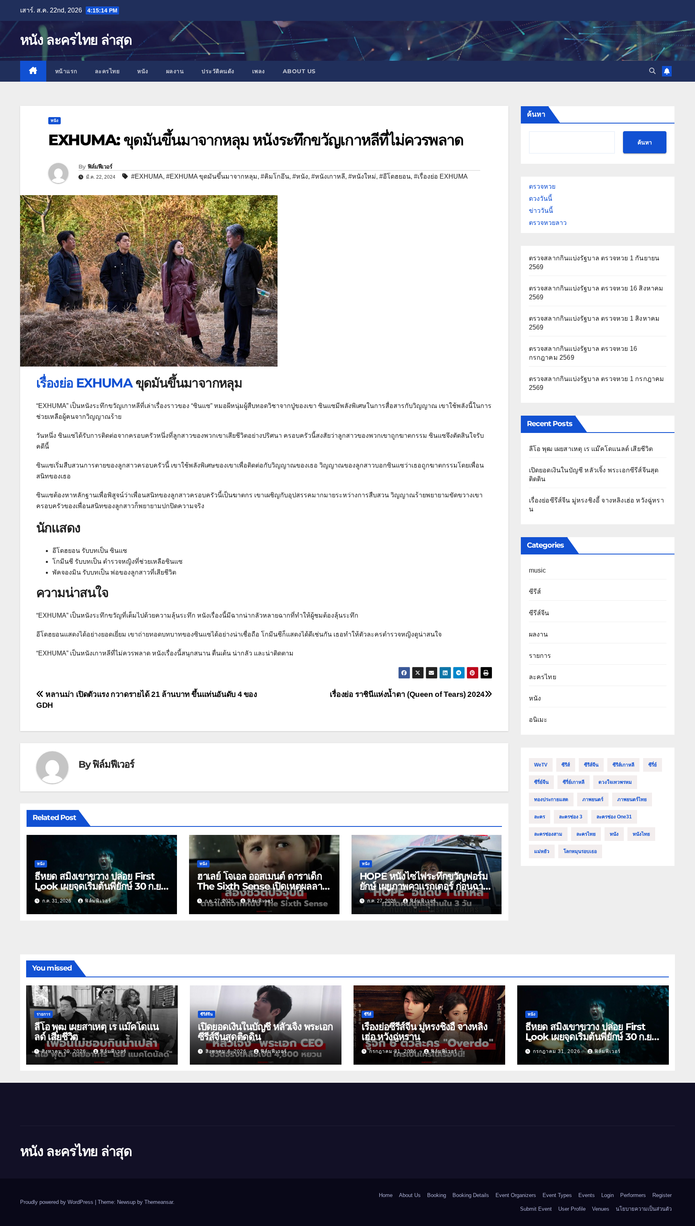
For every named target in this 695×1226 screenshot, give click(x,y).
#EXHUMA (147, 176)
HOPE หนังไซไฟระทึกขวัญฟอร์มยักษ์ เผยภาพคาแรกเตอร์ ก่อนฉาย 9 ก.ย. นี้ (424, 886)
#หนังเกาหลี (328, 176)
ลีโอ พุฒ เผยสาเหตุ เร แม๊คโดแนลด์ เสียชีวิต (591, 448)
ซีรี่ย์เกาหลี (573, 782)
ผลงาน (175, 71)
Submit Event (536, 1209)
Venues (600, 1209)
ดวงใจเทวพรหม (615, 782)
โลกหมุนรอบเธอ (580, 851)
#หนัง (300, 176)
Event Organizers (516, 1195)
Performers (633, 1195)
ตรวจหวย (542, 186)
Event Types (557, 1195)
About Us (299, 71)
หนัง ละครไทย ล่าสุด (76, 39)
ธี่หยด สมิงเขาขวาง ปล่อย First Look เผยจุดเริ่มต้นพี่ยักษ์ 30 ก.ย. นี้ (99, 886)
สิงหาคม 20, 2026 (65, 1051)
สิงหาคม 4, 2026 (227, 1051)
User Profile (572, 1209)
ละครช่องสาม (548, 834)
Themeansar (158, 1202)
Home (386, 1195)
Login (607, 1195)
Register (662, 1195)
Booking (436, 1195)
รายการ (540, 655)
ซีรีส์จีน (539, 613)
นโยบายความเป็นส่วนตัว (644, 1209)
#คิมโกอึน (275, 176)
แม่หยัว (541, 851)
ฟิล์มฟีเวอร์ (100, 166)
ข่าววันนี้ (541, 210)
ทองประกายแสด (551, 799)
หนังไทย (641, 834)
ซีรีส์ (535, 591)
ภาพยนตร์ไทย (632, 799)
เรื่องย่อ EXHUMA (84, 383)
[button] (652, 71)
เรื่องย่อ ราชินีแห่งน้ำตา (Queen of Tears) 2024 (407, 694)
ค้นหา (536, 114)
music (537, 570)
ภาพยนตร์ (592, 799)
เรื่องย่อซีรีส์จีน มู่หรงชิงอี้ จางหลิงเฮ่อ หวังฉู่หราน (424, 1032)
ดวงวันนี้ (540, 198)
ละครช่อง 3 (570, 817)
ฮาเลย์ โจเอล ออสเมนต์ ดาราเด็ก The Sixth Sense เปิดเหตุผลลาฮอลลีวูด (259, 886)
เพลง (258, 71)
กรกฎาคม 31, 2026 (393, 1051)
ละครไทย (107, 71)
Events (586, 1195)
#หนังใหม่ (362, 176)
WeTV (540, 765)
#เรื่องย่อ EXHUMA (441, 176)
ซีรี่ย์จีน (541, 782)
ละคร (539, 817)
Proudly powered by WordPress (57, 1202)
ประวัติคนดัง (218, 71)
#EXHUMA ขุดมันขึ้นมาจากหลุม (211, 176)
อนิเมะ (538, 719)
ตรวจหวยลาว (548, 222)
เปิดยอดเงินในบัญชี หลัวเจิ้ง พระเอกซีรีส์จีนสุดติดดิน (265, 1032)
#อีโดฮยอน (395, 176)
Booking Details (470, 1195)
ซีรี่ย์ (652, 765)
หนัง (142, 71)
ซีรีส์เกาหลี (623, 765)
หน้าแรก (66, 71)
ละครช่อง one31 (614, 817)
